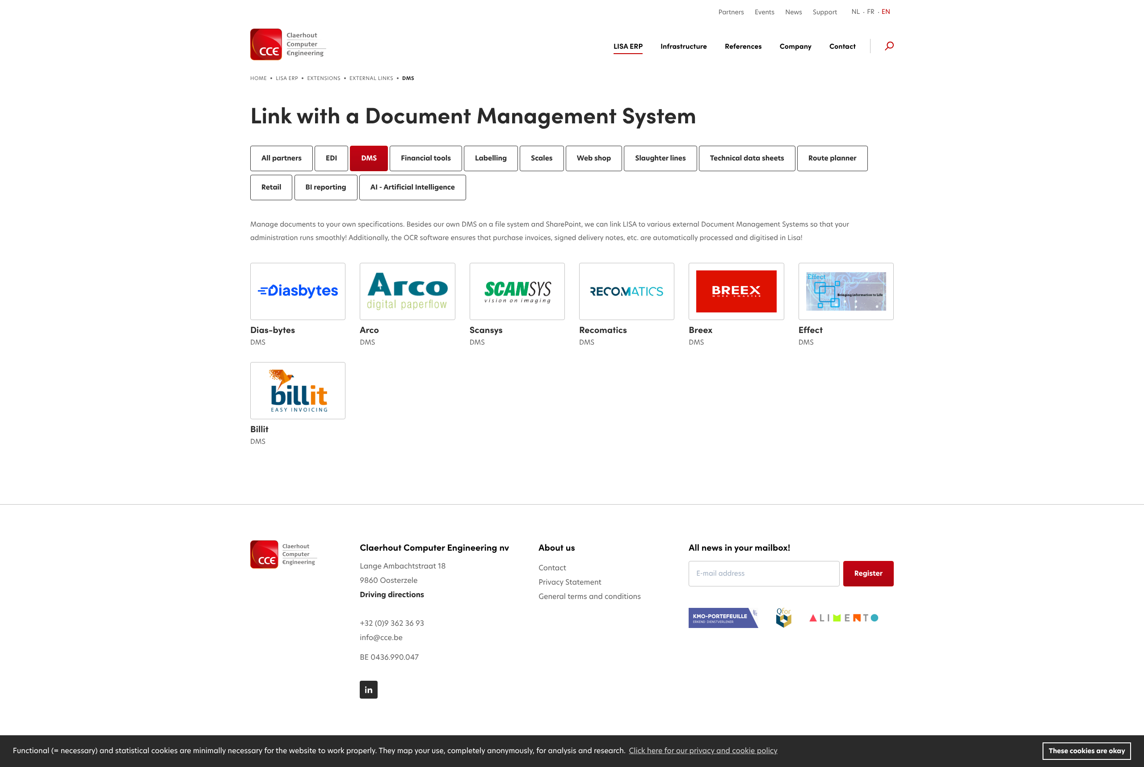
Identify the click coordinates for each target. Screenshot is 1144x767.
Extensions (324, 78)
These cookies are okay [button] (1087, 750)
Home (258, 78)
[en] (288, 44)
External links (371, 78)
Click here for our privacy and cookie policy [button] (703, 751)
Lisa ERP (287, 78)
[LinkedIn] (369, 690)
